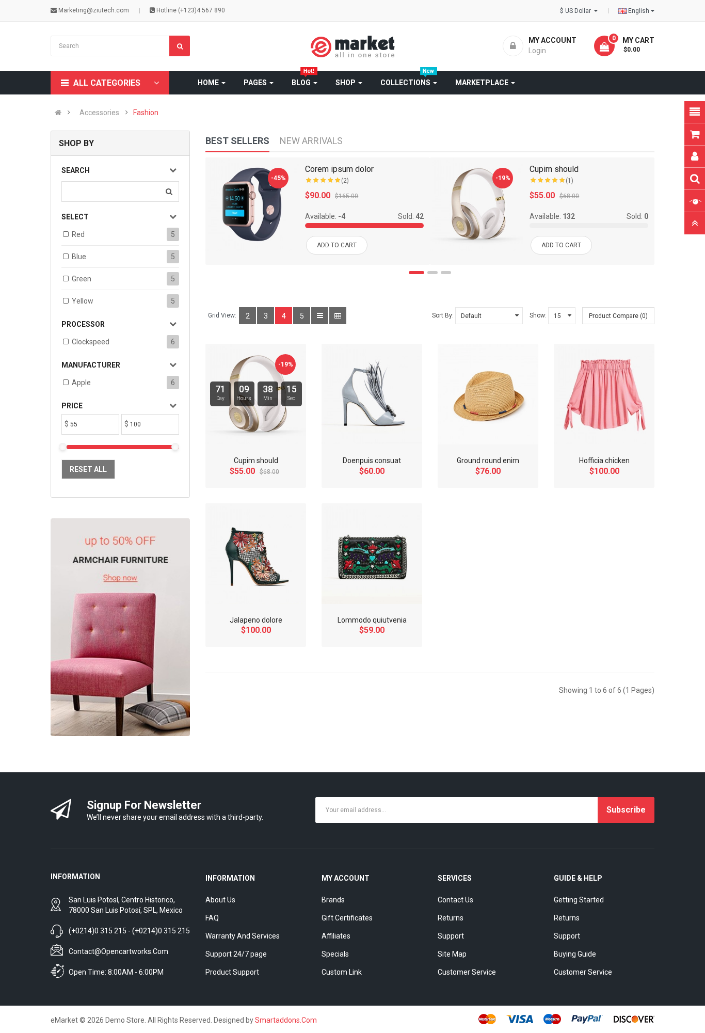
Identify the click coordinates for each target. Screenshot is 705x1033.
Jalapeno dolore (256, 620)
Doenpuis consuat (372, 460)
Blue (79, 256)
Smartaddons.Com (286, 1020)
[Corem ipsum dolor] (252, 204)
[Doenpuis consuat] (372, 394)
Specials (335, 954)
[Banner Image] (120, 627)
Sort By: (443, 315)
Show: (538, 315)
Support (451, 936)
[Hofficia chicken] (604, 394)
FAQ (212, 918)
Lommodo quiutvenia (372, 620)
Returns (450, 918)
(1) (569, 180)
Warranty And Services (242, 936)
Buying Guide (575, 954)
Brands (333, 900)
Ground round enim (488, 460)
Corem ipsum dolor (339, 169)
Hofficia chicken (604, 460)
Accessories (99, 112)
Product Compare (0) (618, 316)
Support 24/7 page (236, 954)
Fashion (145, 112)
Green (81, 279)
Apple (81, 382)
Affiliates (336, 936)
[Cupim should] (476, 204)
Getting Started (579, 900)
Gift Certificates (347, 918)
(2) (345, 180)
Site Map (452, 954)
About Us (220, 900)
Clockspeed (90, 342)
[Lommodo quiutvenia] (372, 553)
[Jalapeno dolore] (255, 553)
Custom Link (342, 972)
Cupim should (554, 169)
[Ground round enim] (488, 394)
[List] (319, 315)
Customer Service (467, 972)
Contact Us (455, 900)
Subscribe (626, 810)
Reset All (88, 469)
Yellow (82, 301)
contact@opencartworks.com (118, 951)
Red (78, 234)
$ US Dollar (577, 10)
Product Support (232, 972)
